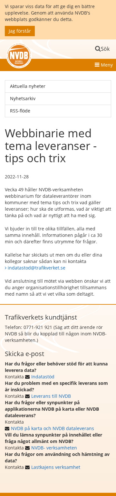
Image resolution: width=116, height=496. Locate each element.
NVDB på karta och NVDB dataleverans (52, 428)
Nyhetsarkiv (22, 98)
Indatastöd (42, 377)
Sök (105, 48)
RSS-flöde (20, 111)
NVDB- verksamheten (54, 448)
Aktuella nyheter (27, 86)
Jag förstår (20, 31)
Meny (107, 65)
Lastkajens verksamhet (55, 467)
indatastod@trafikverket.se (36, 268)
